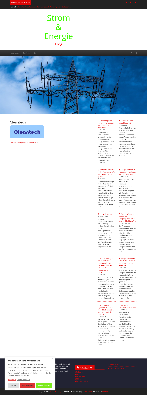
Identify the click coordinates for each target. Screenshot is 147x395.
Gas (35, 53)
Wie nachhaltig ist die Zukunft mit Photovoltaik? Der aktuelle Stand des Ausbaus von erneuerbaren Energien (105, 265)
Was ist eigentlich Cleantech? (24, 142)
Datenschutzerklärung (118, 368)
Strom (79, 379)
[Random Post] (131, 53)
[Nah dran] (52, 358)
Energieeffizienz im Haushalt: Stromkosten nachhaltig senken (127, 172)
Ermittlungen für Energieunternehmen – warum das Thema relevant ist (106, 124)
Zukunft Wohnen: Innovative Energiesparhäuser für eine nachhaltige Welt (127, 217)
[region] (30, 373)
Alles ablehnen (27, 385)
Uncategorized (82, 381)
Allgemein (15, 53)
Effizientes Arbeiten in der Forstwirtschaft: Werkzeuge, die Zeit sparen (44, 7)
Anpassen (13, 385)
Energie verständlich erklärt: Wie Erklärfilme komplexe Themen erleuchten (128, 261)
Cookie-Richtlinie (23, 380)
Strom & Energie (58, 26)
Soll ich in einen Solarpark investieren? (127, 306)
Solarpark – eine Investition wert (126, 122)
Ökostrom (26, 53)
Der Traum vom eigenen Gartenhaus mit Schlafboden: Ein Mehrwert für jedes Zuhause (106, 310)
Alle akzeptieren (44, 385)
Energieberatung (106, 214)
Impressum (114, 365)
